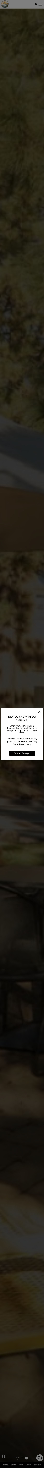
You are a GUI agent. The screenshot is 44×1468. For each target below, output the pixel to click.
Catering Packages (22, 753)
